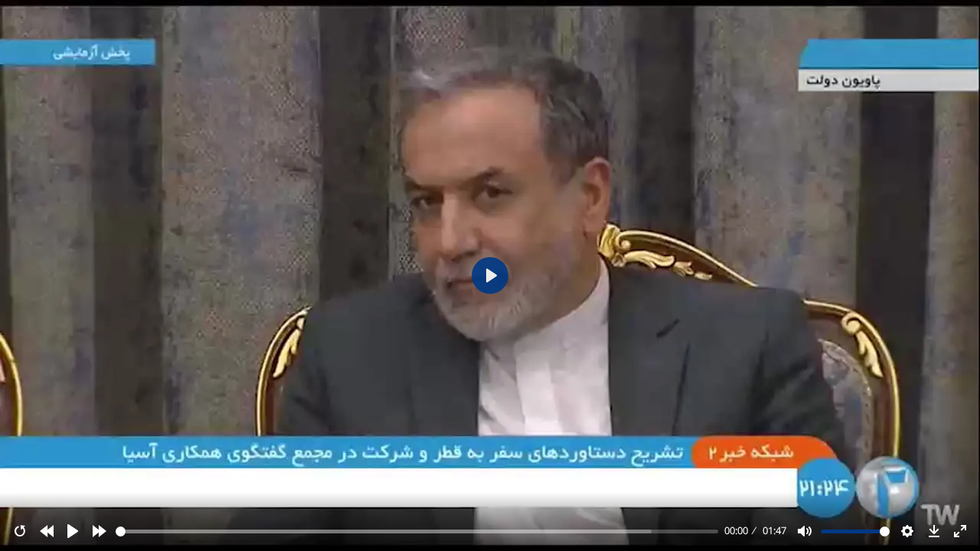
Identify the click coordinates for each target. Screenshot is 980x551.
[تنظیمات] (907, 531)
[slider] (417, 531)
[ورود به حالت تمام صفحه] (960, 531)
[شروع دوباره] (20, 531)
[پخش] (72, 531)
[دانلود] (934, 531)
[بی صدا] (804, 531)
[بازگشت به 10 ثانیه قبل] (46, 531)
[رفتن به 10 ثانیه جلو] (99, 531)
